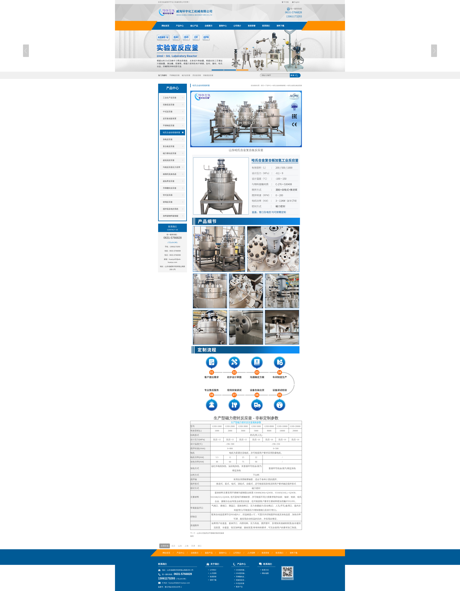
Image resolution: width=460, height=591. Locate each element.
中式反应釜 (240, 583)
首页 (262, 85)
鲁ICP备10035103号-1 (173, 587)
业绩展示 (208, 26)
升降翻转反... (241, 577)
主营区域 (164, 546)
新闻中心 (223, 26)
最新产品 (209, 553)
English (296, 2)
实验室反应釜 (208, 75)
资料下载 (280, 26)
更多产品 (239, 587)
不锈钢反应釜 (175, 75)
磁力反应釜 (186, 75)
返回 (192, 536)
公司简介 (237, 26)
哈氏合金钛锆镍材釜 (279, 85)
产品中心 (180, 26)
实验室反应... (241, 580)
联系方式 (265, 570)
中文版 (286, 2)
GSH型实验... (241, 573)
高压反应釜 (197, 75)
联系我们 (266, 26)
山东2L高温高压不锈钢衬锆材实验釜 (210, 533)
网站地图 (265, 573)
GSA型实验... (241, 570)
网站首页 (165, 26)
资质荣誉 (252, 26)
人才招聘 (251, 553)
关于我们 (214, 564)
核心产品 (194, 26)
